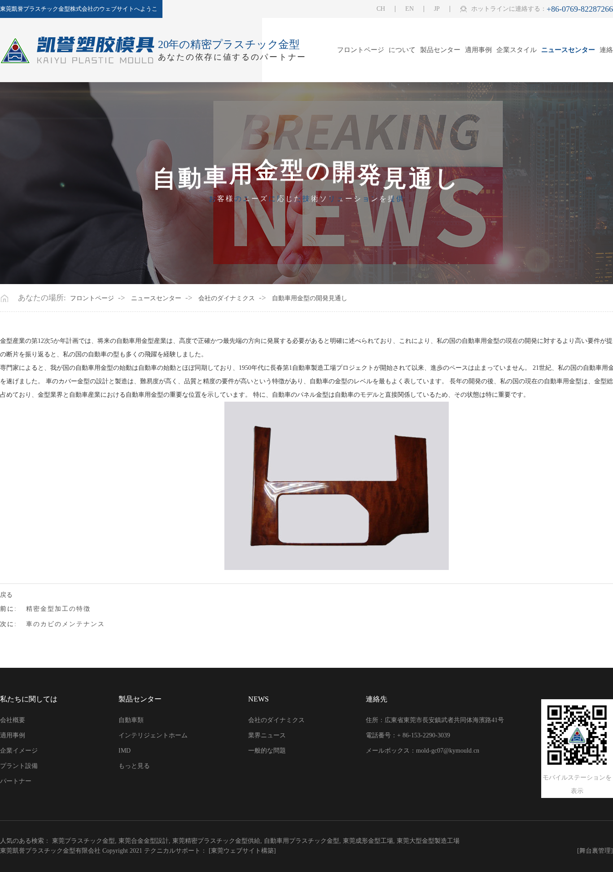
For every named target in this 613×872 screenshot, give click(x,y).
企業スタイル (516, 50)
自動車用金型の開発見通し (309, 298)
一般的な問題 (267, 750)
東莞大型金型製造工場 (428, 840)
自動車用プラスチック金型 (301, 840)
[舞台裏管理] (595, 851)
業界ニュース (267, 735)
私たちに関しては (28, 699)
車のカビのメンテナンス (65, 624)
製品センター (440, 50)
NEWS (258, 699)
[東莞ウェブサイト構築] (242, 850)
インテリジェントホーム (153, 735)
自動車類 (131, 720)
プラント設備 (19, 765)
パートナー (15, 781)
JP (437, 9)
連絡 (606, 50)
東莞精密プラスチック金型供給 (216, 840)
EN (409, 9)
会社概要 (12, 720)
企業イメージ (19, 750)
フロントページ (360, 50)
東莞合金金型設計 (143, 840)
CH (381, 9)
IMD (124, 750)
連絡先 (376, 699)
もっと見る (134, 765)
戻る (6, 595)
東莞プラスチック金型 (83, 840)
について (402, 50)
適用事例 (478, 50)
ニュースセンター (568, 50)
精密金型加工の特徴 (58, 608)
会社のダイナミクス (226, 298)
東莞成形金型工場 (368, 840)
